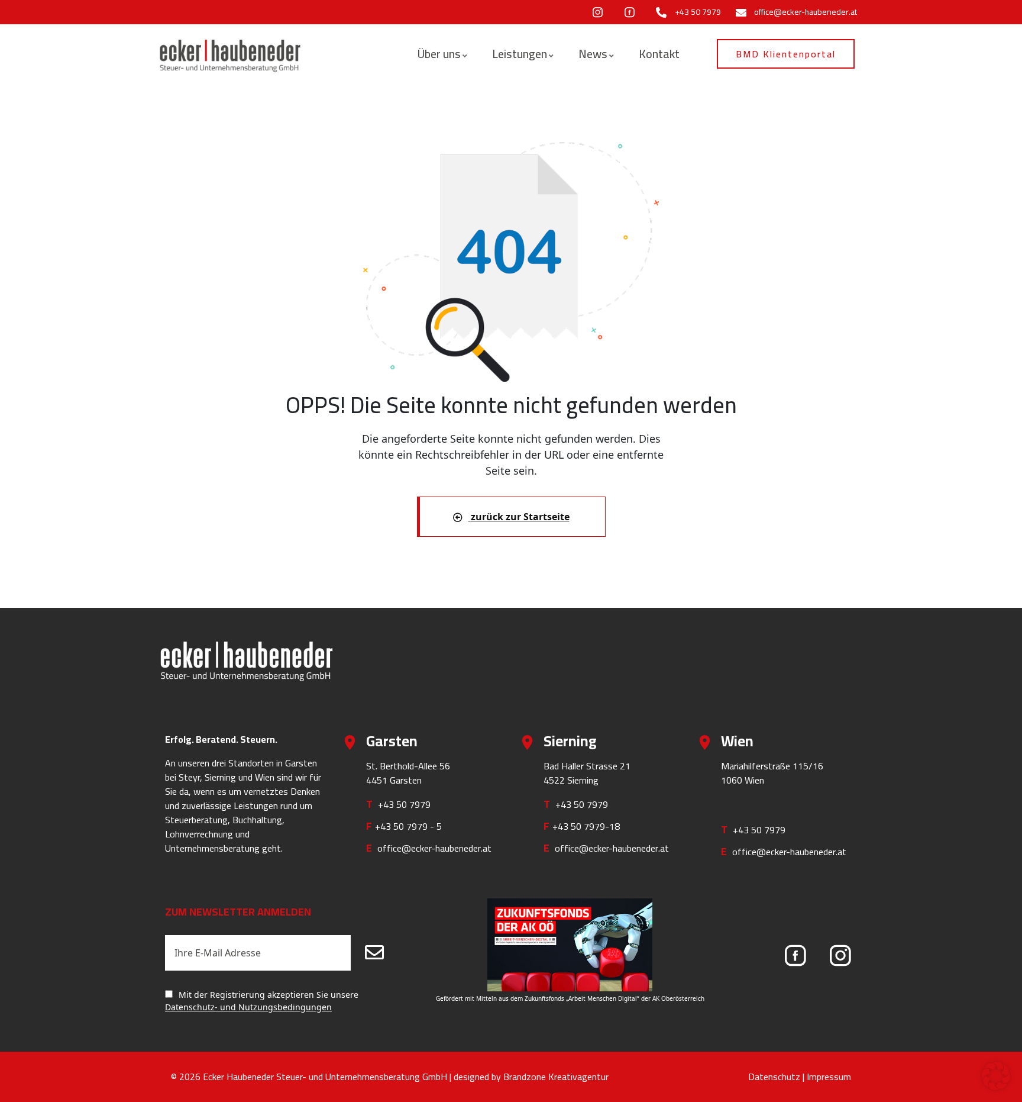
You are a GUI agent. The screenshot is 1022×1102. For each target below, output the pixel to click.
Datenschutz (774, 1076)
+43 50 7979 (404, 804)
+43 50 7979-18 (586, 826)
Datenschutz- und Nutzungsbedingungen (248, 1007)
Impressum (829, 1076)
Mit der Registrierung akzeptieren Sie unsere (261, 1001)
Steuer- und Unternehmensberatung (348, 1076)
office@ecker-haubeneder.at (434, 848)
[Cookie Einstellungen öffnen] (996, 1074)
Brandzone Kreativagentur (556, 1076)
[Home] (230, 55)
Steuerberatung (196, 820)
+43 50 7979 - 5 (408, 826)
